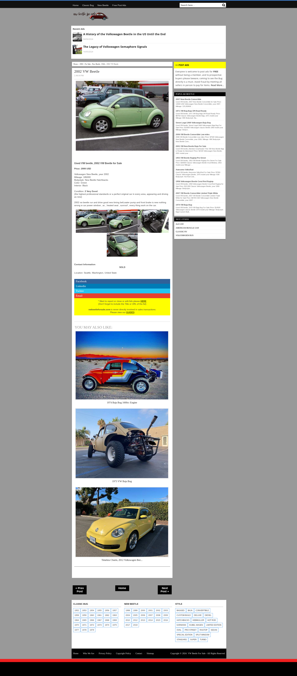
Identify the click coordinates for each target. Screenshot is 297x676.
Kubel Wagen (196, 625)
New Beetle (103, 5)
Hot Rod (211, 620)
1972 (92, 625)
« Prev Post (79, 590)
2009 (166, 615)
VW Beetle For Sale (196, 653)
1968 (107, 620)
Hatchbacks (183, 620)
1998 (128, 610)
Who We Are (88, 653)
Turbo (203, 639)
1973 (99, 625)
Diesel (208, 615)
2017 (128, 625)
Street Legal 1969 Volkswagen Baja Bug (193, 123)
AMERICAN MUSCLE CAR (187, 228)
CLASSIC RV (181, 232)
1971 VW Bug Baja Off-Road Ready (191, 111)
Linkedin (81, 286)
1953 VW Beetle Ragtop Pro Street (191, 158)
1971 (84, 625)
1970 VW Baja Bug (184, 205)
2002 (81, 64)
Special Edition (184, 635)
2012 (135, 620)
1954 (92, 610)
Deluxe (198, 615)
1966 (92, 620)
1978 (84, 630)
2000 (143, 610)
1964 (77, 620)
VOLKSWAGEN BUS (185, 235)
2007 (150, 615)
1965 (84, 620)
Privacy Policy (105, 653)
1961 (99, 615)
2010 (128, 620)
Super (193, 639)
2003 (166, 610)
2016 (166, 620)
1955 (99, 610)
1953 (84, 610)
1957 (114, 610)
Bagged (181, 610)
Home (76, 5)
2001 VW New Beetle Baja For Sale (191, 146)
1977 (77, 630)
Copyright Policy (123, 653)
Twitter (80, 290)
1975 (114, 625)
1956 (107, 610)
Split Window (202, 635)
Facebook (81, 281)
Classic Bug (88, 5)
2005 (135, 615)
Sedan (214, 630)
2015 (158, 620)
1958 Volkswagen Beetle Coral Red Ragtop (194, 181)
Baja (190, 610)
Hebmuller (198, 620)
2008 (158, 615)
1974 (107, 625)
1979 (92, 630)
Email (79, 295)
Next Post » (165, 590)
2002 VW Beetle (86, 71)
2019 (135, 625)
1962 (107, 615)
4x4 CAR (180, 224)
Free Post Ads (119, 5)
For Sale (88, 64)
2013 (143, 620)
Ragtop (203, 630)
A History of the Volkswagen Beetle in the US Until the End (124, 34)
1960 (92, 615)
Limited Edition (213, 625)
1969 (114, 620)
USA (103, 64)
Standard (182, 639)
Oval (179, 630)
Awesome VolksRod (184, 170)
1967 (99, 620)
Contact (139, 653)
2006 (143, 615)
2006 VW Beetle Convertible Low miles (193, 134)
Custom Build (184, 615)
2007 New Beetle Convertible (188, 99)
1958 (77, 615)
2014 (150, 620)
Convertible (202, 610)
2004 (128, 615)
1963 (114, 615)
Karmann (181, 625)
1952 (77, 610)
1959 (84, 615)
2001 (150, 610)
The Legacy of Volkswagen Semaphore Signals (115, 47)
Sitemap (150, 653)
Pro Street (190, 630)
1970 (77, 625)
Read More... (217, 85)
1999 (135, 610)
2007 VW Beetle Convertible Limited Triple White (197, 193)
